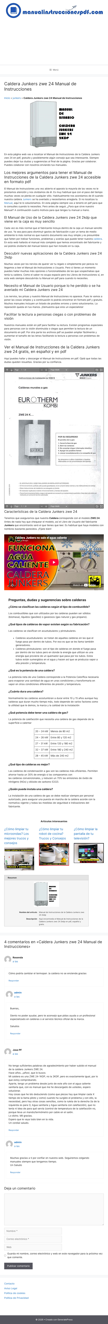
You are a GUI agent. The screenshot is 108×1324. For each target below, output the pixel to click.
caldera (98, 238)
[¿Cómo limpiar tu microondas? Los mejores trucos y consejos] (19, 868)
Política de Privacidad (16, 1298)
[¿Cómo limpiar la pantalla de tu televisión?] (89, 861)
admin (18, 992)
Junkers (27, 199)
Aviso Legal (10, 1288)
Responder (14, 980)
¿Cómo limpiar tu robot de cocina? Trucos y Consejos (52, 833)
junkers (17, 98)
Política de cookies (14, 1293)
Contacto (9, 1283)
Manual (8, 203)
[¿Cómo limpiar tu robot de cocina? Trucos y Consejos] (54, 863)
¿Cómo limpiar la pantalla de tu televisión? (85, 833)
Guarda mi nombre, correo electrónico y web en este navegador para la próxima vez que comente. (55, 1255)
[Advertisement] (54, 44)
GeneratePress (65, 1319)
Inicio (7, 98)
